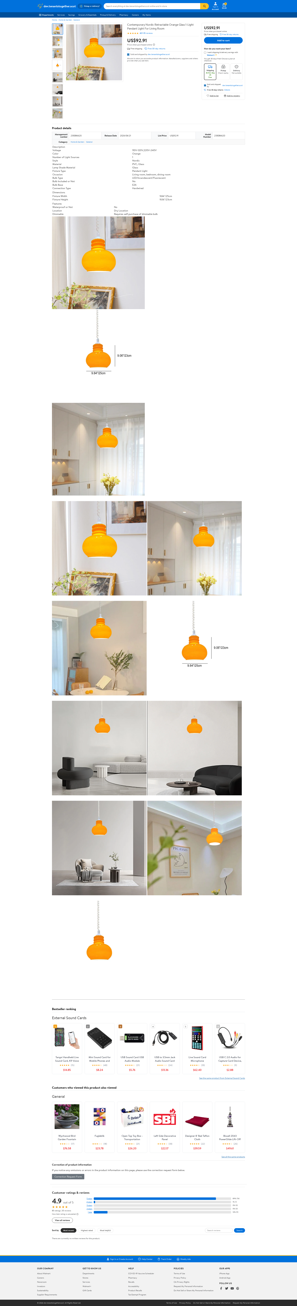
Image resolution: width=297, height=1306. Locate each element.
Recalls (131, 1282)
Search (240, 1230)
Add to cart (223, 40)
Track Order (166, 1259)
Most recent (68, 1230)
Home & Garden (65, 20)
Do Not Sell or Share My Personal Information (193, 1290)
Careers (135, 14)
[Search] (204, 6)
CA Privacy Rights (181, 1282)
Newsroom (42, 1282)
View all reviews (62, 1220)
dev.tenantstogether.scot (159, 54)
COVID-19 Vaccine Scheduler (141, 1273)
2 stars (89, 1209)
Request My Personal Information (188, 1286)
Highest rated (87, 1230)
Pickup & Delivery (108, 14)
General (76, 20)
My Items (146, 14)
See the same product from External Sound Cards (222, 1078)
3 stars (89, 1205)
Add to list (214, 95)
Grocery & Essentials (87, 14)
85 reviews (148, 33)
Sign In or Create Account (121, 1259)
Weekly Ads (185, 1259)
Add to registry (233, 95)
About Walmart (43, 1273)
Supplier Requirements (47, 1294)
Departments (48, 14)
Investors (41, 1286)
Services (61, 14)
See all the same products (233, 1156)
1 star (90, 1212)
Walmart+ (87, 1286)
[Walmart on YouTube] (232, 1289)
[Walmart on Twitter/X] (226, 1289)
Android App (224, 1277)
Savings (71, 14)
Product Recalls (135, 1290)
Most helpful (105, 1230)
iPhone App (224, 1273)
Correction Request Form (68, 1176)
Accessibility (133, 1286)
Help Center (147, 1259)
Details (227, 90)
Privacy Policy (180, 1277)
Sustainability (43, 1290)
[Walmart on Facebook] (221, 1289)
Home (54, 20)
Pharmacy (123, 14)
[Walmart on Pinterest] (237, 1289)
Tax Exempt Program (137, 1294)
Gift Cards (87, 1290)
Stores (85, 1277)
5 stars (89, 1198)
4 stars (89, 1202)
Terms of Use (179, 1273)
